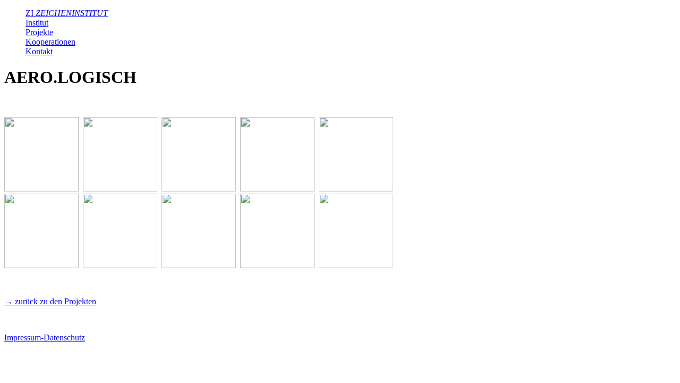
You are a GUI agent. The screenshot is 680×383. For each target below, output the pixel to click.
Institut (37, 22)
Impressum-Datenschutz (44, 337)
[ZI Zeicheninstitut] (41, 188)
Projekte (39, 32)
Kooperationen (50, 41)
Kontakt (39, 51)
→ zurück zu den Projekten (50, 301)
